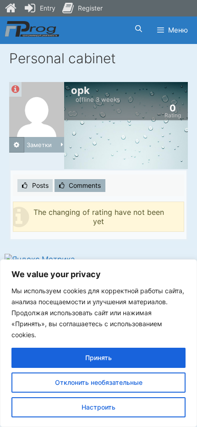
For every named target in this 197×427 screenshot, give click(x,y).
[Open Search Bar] (138, 28)
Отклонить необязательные (98, 382)
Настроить (98, 407)
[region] (98, 343)
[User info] (15, 89)
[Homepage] (10, 8)
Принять (98, 357)
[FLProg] (32, 28)
